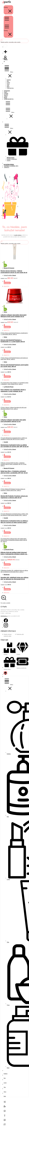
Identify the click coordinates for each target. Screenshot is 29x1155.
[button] (10, 13)
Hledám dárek (7, 669)
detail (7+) (6, 330)
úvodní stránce (17, 235)
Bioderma (6, 574)
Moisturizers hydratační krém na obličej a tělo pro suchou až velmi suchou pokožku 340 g (14, 522)
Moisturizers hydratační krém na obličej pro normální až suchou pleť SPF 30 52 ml (14, 445)
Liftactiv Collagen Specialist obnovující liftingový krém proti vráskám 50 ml (13, 315)
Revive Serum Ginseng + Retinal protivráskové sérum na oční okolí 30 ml (14, 271)
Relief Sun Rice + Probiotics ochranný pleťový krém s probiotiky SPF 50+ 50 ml (14, 472)
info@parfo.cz (4, 616)
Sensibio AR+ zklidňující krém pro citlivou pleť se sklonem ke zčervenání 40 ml (14, 578)
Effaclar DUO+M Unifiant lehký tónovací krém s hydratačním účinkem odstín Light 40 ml (14, 554)
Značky (18, 654)
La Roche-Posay (8, 386)
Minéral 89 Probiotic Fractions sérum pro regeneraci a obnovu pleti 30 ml (14, 496)
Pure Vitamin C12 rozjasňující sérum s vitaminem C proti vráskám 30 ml (13, 390)
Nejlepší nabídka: (10, 275)
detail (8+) (6, 286)
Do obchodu (7, 283)
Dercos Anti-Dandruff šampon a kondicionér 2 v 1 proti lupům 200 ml (13, 340)
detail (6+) (6, 404)
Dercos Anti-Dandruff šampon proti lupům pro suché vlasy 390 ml (14, 365)
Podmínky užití (20, 634)
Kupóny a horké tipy (21, 668)
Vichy (5, 312)
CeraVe (6, 442)
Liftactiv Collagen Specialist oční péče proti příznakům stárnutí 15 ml (13, 420)
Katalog (5, 654)
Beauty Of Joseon (9, 268)
